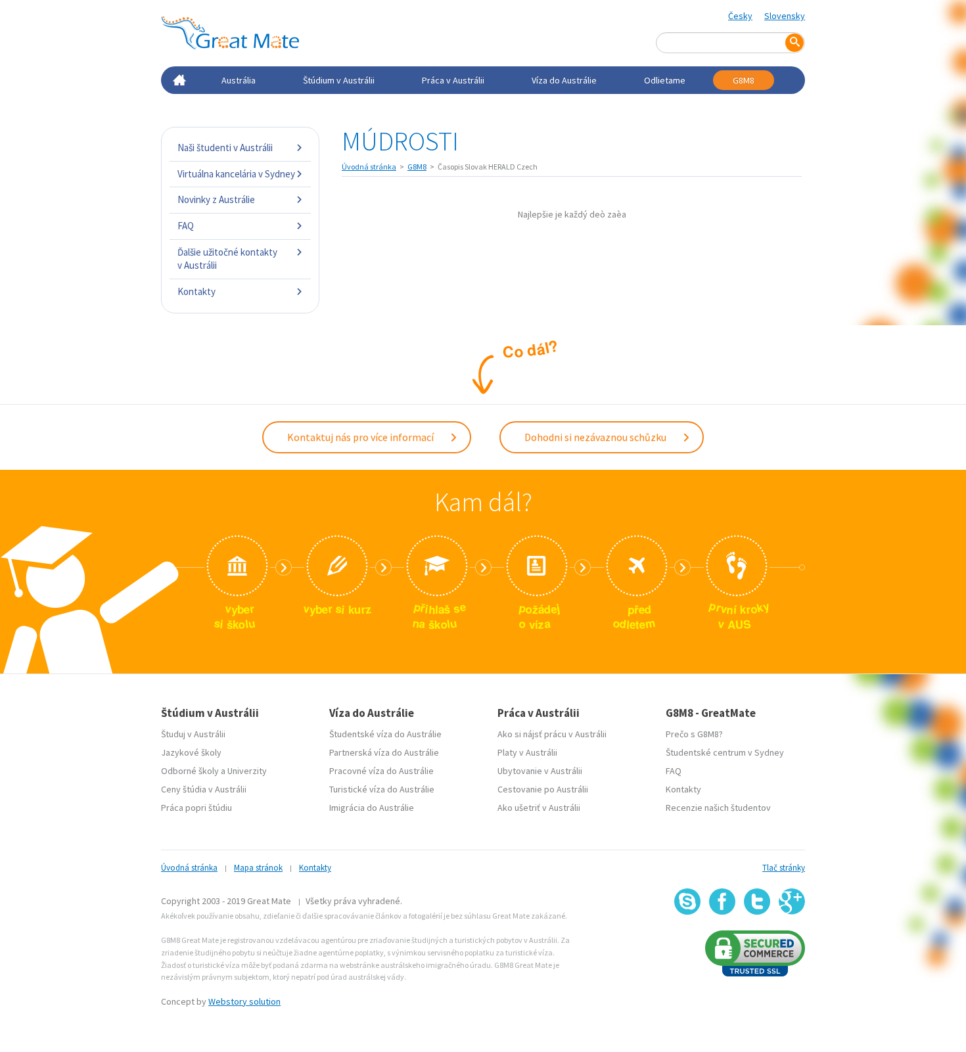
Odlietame (664, 80)
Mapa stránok (258, 867)
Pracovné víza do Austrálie (381, 771)
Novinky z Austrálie (216, 199)
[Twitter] (757, 901)
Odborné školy (190, 771)
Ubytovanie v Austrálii (539, 771)
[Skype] (687, 901)
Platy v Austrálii (527, 752)
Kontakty (196, 291)
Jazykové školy (191, 752)
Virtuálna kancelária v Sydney (236, 174)
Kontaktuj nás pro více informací (361, 437)
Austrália (238, 80)
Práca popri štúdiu (196, 807)
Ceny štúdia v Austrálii (203, 789)
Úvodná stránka (369, 167)
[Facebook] (722, 901)
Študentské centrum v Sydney (725, 752)
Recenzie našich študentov (718, 807)
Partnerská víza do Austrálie (384, 752)
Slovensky (784, 16)
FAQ (185, 225)
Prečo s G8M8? (694, 734)
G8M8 (743, 80)
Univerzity (247, 771)
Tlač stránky (783, 867)
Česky (740, 16)
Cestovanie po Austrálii (542, 789)
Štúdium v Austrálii (339, 80)
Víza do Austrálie (564, 80)
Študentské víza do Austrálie (385, 734)
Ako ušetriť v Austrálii (538, 807)
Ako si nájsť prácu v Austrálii (552, 734)
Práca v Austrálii (453, 80)
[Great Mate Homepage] (230, 32)
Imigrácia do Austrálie (371, 807)
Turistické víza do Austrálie (381, 789)
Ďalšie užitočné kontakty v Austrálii (227, 258)
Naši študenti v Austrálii (225, 147)
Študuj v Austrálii (193, 734)
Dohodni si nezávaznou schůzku (596, 437)
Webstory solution (244, 1001)
